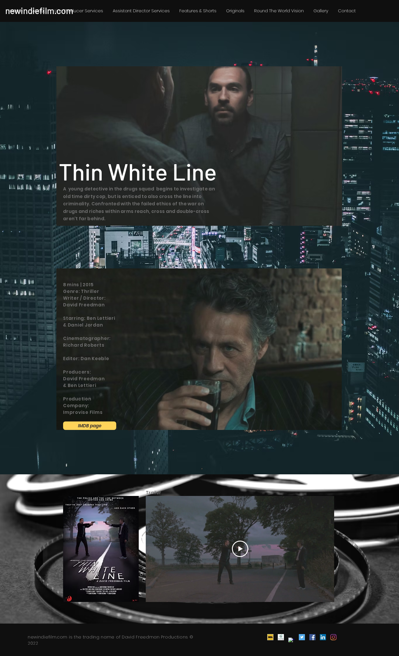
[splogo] (291, 641)
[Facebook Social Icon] (312, 637)
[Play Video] (240, 549)
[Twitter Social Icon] (302, 637)
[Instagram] (333, 637)
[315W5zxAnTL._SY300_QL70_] (270, 637)
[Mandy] (281, 637)
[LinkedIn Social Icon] (323, 637)
